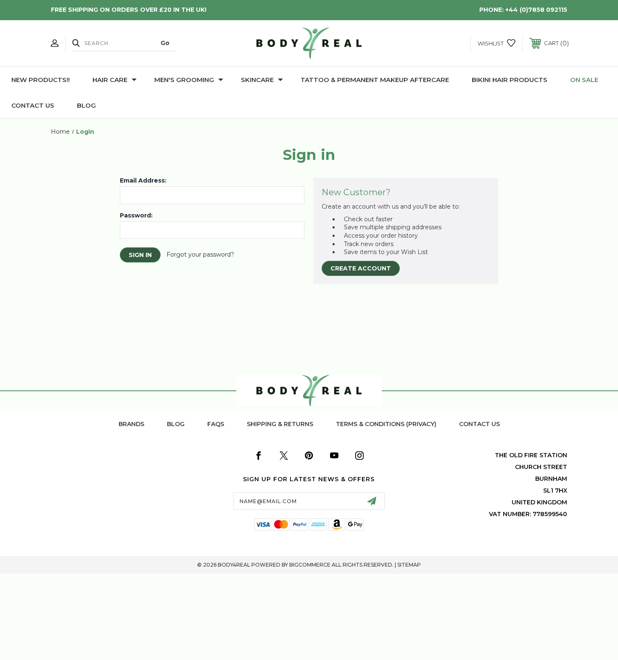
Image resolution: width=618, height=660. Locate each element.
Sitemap (409, 565)
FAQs (215, 424)
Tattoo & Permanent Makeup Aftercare (375, 80)
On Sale (584, 80)
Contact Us (32, 105)
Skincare (257, 80)
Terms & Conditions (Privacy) (386, 424)
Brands (131, 424)
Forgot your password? (200, 254)
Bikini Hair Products (509, 80)
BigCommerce (309, 565)
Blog (86, 105)
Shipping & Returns (280, 424)
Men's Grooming (184, 80)
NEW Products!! (40, 80)
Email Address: (143, 180)
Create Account (360, 268)
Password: (136, 215)
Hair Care (109, 80)
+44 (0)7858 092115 (536, 9)
